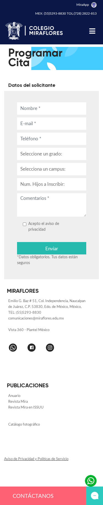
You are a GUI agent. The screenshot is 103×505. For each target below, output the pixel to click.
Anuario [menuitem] (14, 396)
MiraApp (83, 4)
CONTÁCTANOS (33, 496)
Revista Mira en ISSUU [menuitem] (26, 407)
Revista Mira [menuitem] (18, 402)
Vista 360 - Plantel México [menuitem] (28, 330)
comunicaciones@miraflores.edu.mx (36, 318)
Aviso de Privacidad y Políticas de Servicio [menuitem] (36, 459)
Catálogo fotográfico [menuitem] (24, 424)
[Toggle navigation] (92, 31)
